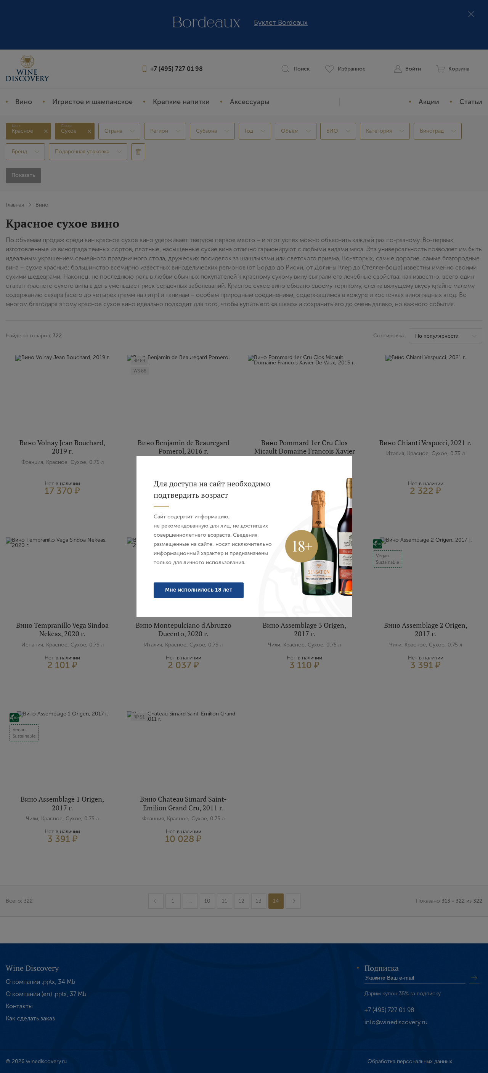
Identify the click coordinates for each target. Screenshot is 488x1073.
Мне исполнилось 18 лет (199, 590)
